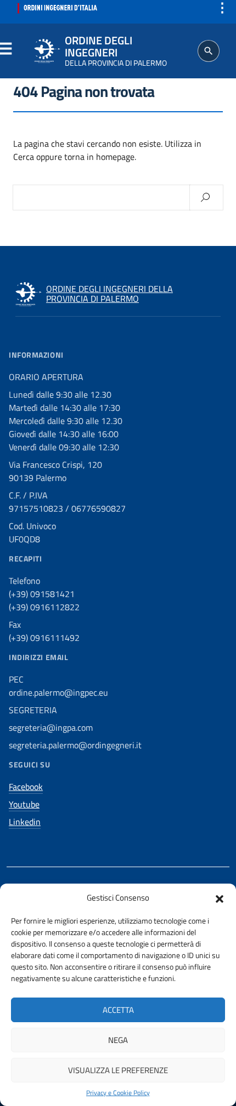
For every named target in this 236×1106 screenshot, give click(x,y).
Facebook (26, 786)
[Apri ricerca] (209, 51)
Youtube (24, 804)
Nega (118, 1040)
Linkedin (25, 821)
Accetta (118, 1010)
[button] (219, 897)
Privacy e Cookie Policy (118, 1093)
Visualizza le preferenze (118, 1070)
